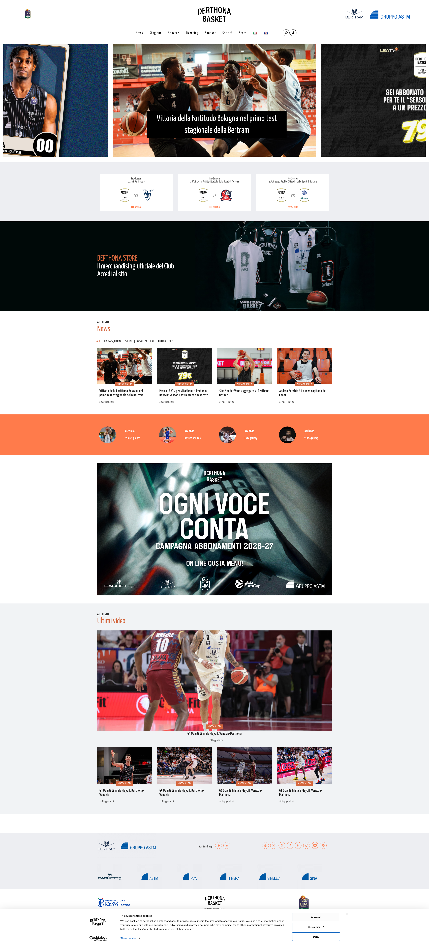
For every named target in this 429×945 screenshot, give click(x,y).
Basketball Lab (145, 341)
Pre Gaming (136, 207)
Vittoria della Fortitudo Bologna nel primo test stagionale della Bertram (217, 124)
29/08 (271, 181)
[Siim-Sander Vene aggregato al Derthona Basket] (244, 366)
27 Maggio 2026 (215, 740)
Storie (129, 341)
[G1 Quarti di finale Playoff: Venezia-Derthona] (304, 765)
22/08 (131, 181)
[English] (266, 33)
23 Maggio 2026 (166, 801)
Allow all (316, 917)
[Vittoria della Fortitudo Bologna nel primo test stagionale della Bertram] (124, 366)
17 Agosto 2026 (226, 402)
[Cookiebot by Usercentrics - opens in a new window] (98, 938)
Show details (128, 938)
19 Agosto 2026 (166, 402)
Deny (316, 936)
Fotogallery (165, 341)
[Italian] (255, 33)
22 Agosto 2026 (106, 402)
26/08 (193, 181)
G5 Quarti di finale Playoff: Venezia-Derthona (214, 734)
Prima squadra (112, 341)
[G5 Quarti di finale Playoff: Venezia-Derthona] (214, 681)
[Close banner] (347, 914)
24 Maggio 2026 (106, 801)
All (98, 341)
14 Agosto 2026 (286, 402)
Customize (314, 927)
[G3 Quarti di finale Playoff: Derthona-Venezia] (184, 765)
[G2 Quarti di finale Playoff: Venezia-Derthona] (244, 765)
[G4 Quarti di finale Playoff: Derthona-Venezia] (124, 765)
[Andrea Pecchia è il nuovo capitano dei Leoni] (304, 366)
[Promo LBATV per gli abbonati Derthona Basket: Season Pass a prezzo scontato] (184, 366)
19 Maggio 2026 (226, 801)
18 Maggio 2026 (286, 801)
